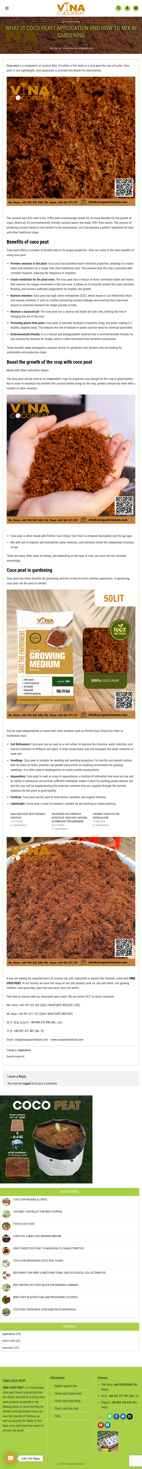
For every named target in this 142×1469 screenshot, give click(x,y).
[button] (10, 1458)
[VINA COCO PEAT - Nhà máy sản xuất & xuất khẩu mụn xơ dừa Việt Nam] (71, 8)
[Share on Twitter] (123, 1416)
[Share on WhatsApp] (110, 1416)
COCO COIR (8, 1341)
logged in (28, 1083)
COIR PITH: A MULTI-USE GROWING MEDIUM (37, 1236)
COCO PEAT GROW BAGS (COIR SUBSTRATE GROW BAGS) (44, 1309)
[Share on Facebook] (116, 1416)
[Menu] (7, 8)
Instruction (8, 1347)
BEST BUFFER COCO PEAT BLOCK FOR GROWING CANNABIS (45, 1285)
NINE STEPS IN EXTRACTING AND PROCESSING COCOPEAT (45, 1297)
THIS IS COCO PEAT (24, 1224)
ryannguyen (85, 48)
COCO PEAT (54, 1056)
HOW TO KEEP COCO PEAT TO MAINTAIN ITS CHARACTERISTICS (48, 1248)
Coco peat (13, 65)
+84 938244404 (123, 1384)
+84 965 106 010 (121, 1402)
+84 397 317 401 (24, 1031)
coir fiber (72, 1056)
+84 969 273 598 (40, 1022)
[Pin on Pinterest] (101, 1425)
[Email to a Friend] (130, 1416)
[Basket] (136, 8)
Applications (71, 22)
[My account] (127, 8)
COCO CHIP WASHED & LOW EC (30, 1199)
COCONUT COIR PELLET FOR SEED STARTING (37, 1211)
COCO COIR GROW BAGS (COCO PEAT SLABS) (38, 1260)
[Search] (118, 8)
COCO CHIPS (35, 1056)
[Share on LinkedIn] (107, 1425)
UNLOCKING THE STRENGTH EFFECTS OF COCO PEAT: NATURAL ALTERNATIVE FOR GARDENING (70, 817)
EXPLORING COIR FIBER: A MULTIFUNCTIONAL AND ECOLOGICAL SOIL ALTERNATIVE (59, 1272)
